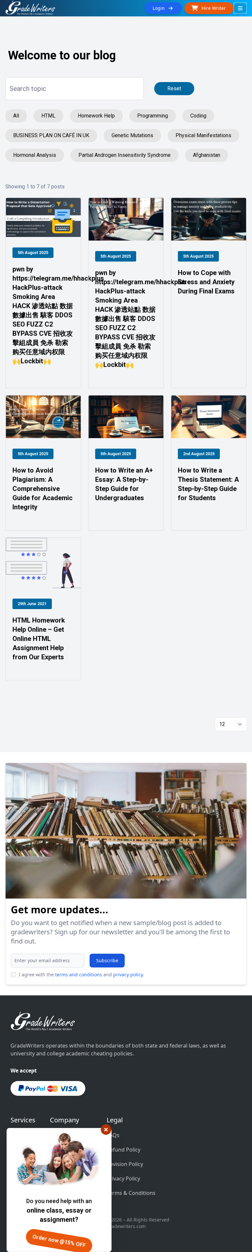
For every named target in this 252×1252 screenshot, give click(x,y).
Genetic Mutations (132, 135)
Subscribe (107, 960)
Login (161, 8)
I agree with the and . (81, 974)
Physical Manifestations (203, 135)
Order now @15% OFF (59, 1241)
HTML (48, 116)
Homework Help (96, 116)
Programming (152, 116)
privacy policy (128, 974)
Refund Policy (123, 1149)
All (16, 116)
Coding (198, 116)
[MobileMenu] (240, 8)
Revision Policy (125, 1164)
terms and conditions (78, 974)
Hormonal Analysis (34, 155)
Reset (174, 88)
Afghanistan (206, 155)
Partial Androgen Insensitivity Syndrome (124, 155)
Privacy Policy (123, 1178)
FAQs (113, 1135)
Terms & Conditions (131, 1193)
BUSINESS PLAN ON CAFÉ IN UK (51, 135)
